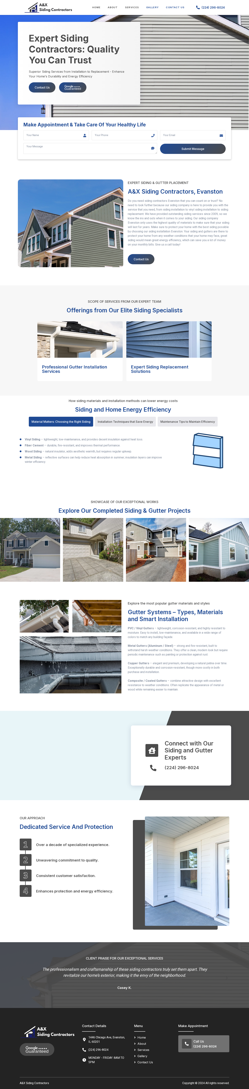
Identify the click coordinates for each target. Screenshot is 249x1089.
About (113, 7)
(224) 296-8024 (213, 7)
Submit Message (193, 149)
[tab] (61, 422)
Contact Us (175, 7)
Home (96, 7)
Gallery (152, 7)
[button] (22, 978)
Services (132, 7)
